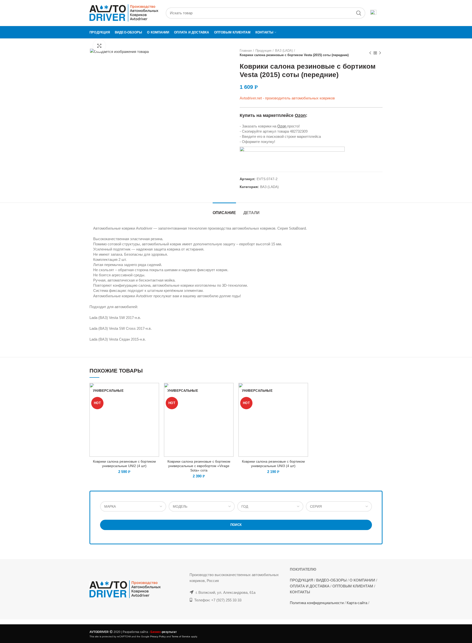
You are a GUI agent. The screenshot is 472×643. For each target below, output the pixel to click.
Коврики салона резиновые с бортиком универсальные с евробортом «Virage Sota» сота (198, 465)
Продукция (263, 50)
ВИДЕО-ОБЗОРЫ (331, 580)
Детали (251, 213)
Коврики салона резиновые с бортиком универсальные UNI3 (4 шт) (273, 463)
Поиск (236, 525)
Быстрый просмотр (155, 390)
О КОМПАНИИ (362, 580)
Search (359, 13)
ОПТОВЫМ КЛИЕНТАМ (352, 586)
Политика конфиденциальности (317, 603)
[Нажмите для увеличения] (99, 46)
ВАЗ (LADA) (284, 50)
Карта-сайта (357, 603)
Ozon (300, 115)
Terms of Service (181, 636)
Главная (246, 50)
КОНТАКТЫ (300, 592)
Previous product (370, 52)
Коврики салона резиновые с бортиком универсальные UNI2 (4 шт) (124, 463)
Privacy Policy (158, 636)
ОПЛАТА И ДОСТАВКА (309, 586)
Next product (380, 52)
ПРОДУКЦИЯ (301, 580)
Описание (224, 213)
